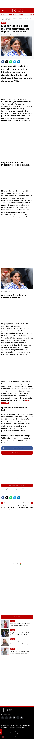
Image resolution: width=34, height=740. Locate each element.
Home (2, 18)
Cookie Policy (5, 727)
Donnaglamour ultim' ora (17, 485)
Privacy (1, 732)
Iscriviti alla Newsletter (17, 453)
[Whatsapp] (10, 61)
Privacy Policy (26, 725)
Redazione (4, 35)
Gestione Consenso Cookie (17, 727)
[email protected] (28, 731)
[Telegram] (14, 61)
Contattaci (11, 725)
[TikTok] (17, 717)
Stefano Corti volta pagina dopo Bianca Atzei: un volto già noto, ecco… (20, 653)
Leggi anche (17, 617)
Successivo (26, 503)
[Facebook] (2, 61)
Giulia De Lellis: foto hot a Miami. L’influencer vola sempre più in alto (25, 507)
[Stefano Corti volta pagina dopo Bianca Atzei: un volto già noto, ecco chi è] (5, 651)
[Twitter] (6, 61)
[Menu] (2, 10)
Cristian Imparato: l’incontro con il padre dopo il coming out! (7, 507)
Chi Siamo (4, 725)
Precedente (7, 503)
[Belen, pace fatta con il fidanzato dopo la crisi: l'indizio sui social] (5, 624)
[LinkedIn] (18, 61)
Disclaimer (18, 725)
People (6, 18)
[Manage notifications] (3, 737)
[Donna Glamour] (18, 10)
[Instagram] (10, 717)
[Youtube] (21, 717)
